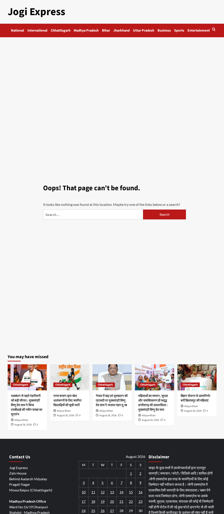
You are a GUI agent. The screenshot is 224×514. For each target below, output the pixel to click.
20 (112, 501)
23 (140, 501)
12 (103, 492)
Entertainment (198, 30)
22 (131, 501)
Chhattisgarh (60, 30)
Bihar (106, 30)
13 (112, 492)
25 (93, 511)
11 (93, 492)
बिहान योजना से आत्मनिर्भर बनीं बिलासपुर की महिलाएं (195, 398)
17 (84, 501)
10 (84, 492)
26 (103, 511)
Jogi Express (36, 11)
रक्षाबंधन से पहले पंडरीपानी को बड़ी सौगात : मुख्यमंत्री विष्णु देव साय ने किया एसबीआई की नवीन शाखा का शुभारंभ (26, 405)
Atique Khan (21, 420)
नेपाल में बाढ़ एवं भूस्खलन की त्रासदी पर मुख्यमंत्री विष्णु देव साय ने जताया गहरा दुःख (112, 400)
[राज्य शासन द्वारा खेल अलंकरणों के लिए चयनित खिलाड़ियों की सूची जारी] (69, 377)
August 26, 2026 (23, 425)
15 (131, 492)
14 (121, 492)
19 (103, 501)
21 (121, 501)
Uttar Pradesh (143, 30)
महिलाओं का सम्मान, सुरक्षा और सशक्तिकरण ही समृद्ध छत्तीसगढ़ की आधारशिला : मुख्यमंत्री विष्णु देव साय (153, 403)
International (37, 30)
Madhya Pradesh (86, 30)
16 (140, 492)
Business (164, 30)
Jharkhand (121, 30)
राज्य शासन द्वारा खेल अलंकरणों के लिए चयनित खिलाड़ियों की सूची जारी (67, 400)
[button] (214, 29)
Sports (179, 30)
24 (84, 511)
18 (93, 501)
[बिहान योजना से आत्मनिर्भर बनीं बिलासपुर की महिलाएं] (197, 377)
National (17, 30)
